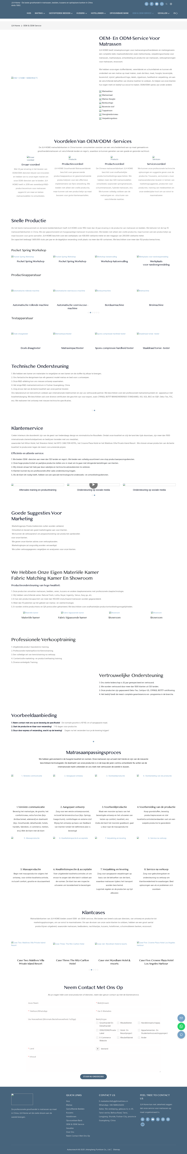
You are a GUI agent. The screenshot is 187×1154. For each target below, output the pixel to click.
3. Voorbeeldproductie (114, 807)
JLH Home (15, 25)
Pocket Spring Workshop (30, 261)
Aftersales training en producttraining (93, 490)
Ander (143, 1037)
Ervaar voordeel (31, 164)
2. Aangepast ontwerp (72, 807)
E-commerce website (105, 1039)
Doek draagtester (31, 348)
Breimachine (114, 305)
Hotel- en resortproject (126, 1032)
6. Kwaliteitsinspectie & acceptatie (72, 869)
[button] (177, 13)
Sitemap (116, 1149)
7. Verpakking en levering (114, 869)
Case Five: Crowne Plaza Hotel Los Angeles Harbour (156, 962)
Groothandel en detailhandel (106, 1024)
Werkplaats (156, 263)
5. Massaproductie (30, 869)
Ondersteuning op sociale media (149, 490)
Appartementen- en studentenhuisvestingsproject (154, 1032)
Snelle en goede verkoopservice (37, 490)
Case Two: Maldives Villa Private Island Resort (30, 962)
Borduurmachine (72, 305)
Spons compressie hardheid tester (114, 348)
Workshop (114, 261)
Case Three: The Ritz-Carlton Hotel (72, 962)
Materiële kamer (30, 617)
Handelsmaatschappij (150, 1023)
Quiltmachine (156, 305)
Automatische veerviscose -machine (30, 307)
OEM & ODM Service (32, 25)
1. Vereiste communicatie (31, 807)
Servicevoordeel (156, 164)
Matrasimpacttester (72, 348)
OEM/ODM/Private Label (107, 1032)
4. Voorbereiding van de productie (156, 807)
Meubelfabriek (126, 1037)
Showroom (114, 617)
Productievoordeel (72, 164)
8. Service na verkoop (156, 869)
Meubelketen (126, 1023)
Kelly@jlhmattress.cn (119, 1101)
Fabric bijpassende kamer (72, 617)
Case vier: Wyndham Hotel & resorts (114, 962)
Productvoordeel (114, 164)
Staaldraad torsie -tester (156, 348)
